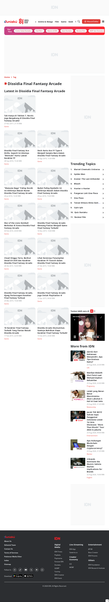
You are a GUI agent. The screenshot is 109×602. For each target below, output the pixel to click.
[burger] (103, 21)
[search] (78, 21)
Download (8, 576)
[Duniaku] (16, 21)
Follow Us (7, 570)
